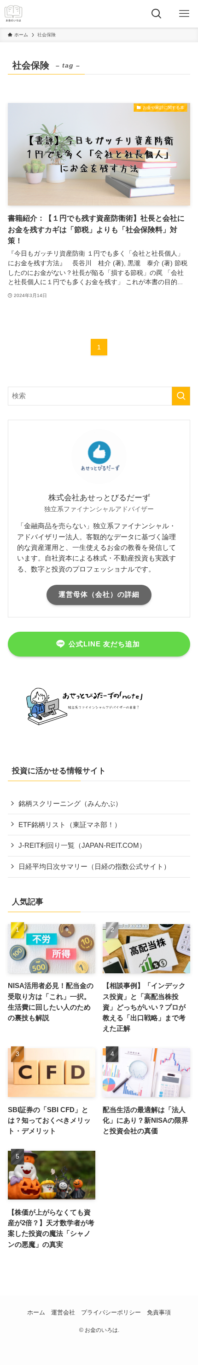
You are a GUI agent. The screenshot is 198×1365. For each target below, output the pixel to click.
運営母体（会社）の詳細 (99, 594)
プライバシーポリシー (111, 1312)
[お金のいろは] (13, 14)
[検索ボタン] (156, 14)
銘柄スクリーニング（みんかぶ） (70, 803)
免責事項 (159, 1312)
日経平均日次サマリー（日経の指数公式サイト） (94, 866)
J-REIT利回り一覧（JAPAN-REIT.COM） (82, 845)
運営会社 (63, 1312)
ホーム (36, 1312)
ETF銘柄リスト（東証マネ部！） (69, 824)
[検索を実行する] (181, 396)
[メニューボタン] (184, 14)
